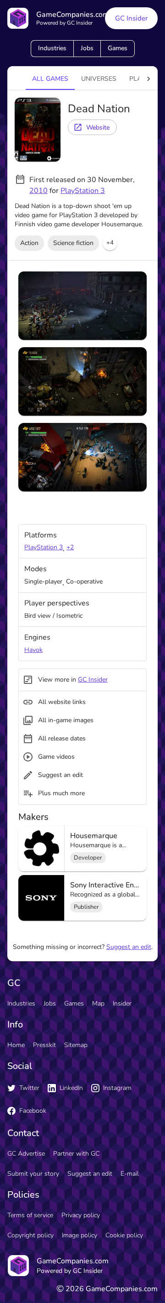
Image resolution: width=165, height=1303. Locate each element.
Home (16, 1045)
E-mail (130, 1173)
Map (98, 1003)
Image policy (79, 1235)
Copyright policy (30, 1235)
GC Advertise (26, 1153)
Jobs (87, 48)
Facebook (32, 1110)
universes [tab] (98, 78)
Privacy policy (80, 1215)
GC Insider (131, 18)
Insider (122, 1003)
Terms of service (30, 1215)
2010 (38, 191)
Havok (33, 650)
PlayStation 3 (82, 191)
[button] (110, 243)
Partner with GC (76, 1153)
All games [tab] (50, 78)
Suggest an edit (128, 947)
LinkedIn (71, 1088)
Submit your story (33, 1173)
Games (117, 48)
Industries (52, 48)
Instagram (117, 1088)
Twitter (29, 1088)
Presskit (44, 1045)
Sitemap (76, 1045)
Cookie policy (124, 1235)
